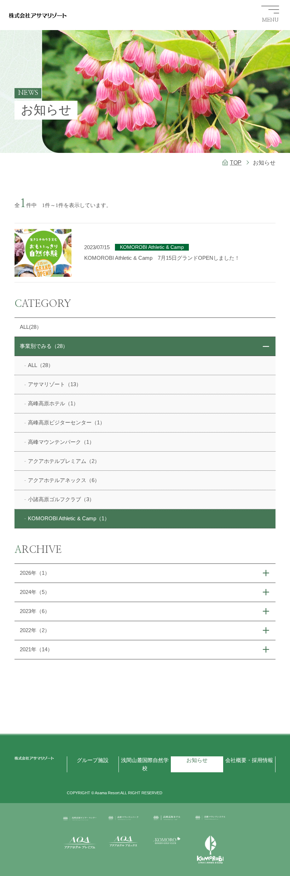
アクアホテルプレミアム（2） (64, 461)
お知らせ (197, 760)
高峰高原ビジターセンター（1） (66, 422)
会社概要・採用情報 (249, 760)
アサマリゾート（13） (54, 384)
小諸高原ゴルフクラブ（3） (61, 499)
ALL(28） (31, 327)
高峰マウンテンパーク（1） (61, 442)
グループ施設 (93, 760)
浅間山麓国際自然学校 (145, 764)
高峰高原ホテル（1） (53, 403)
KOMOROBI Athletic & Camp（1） (69, 518)
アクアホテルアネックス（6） (64, 480)
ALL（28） (40, 365)
